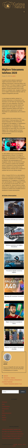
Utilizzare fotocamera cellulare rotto (11, 429)
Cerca (23, 391)
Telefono (13, 378)
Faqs (3, 411)
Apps (3, 404)
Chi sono (20, 444)
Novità (3, 415)
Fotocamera (7, 378)
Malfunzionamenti (6, 413)
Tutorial (4, 419)
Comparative (5, 408)
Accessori (4, 402)
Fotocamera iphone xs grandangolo (11, 438)
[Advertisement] (14, 30)
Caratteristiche (6, 406)
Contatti (15, 444)
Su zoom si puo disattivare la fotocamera (12, 433)
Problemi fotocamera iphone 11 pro (13, 384)
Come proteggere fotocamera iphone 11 (12, 436)
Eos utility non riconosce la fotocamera (12, 431)
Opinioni (6, 376)
